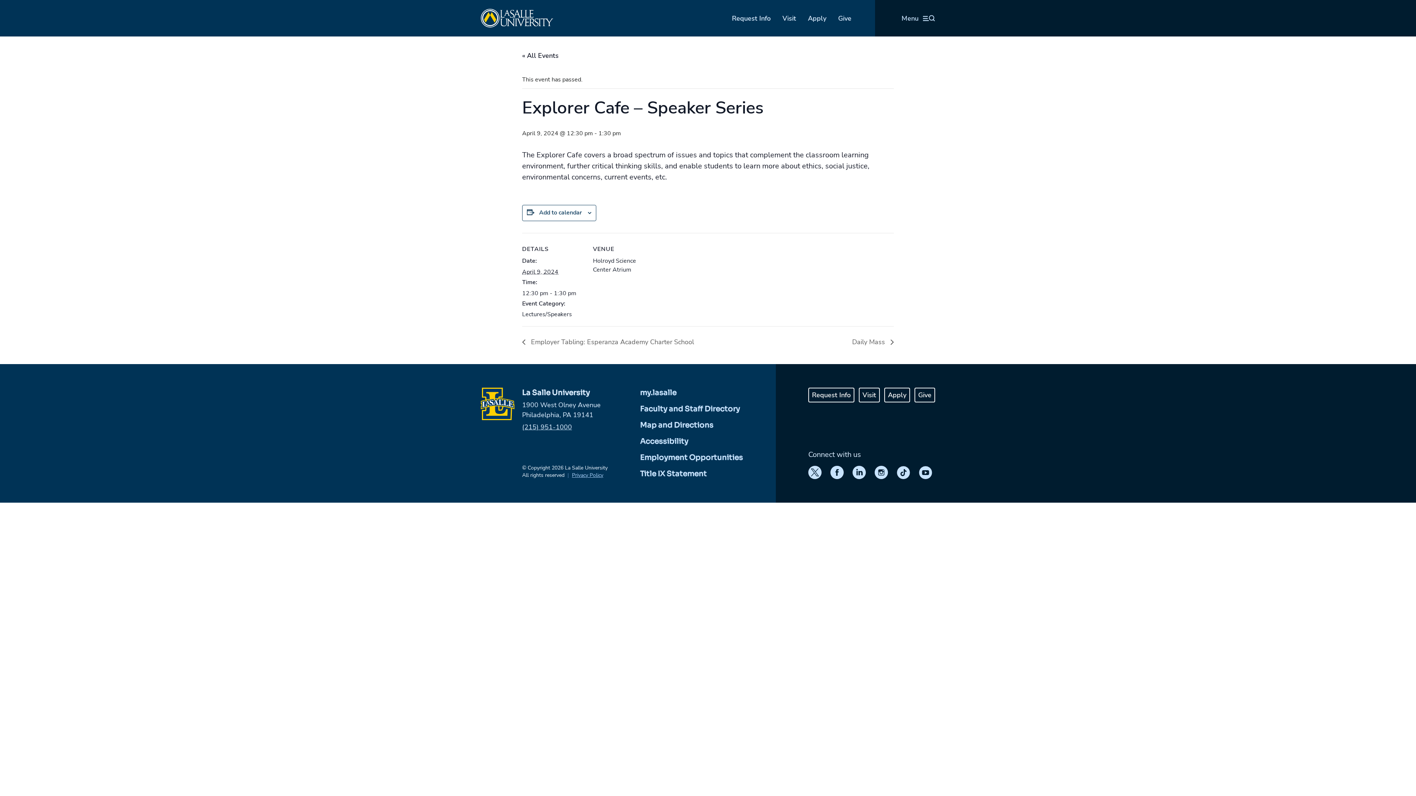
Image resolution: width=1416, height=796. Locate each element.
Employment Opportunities (691, 457)
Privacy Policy (587, 475)
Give (844, 18)
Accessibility (664, 441)
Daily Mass (869, 342)
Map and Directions (677, 425)
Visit (789, 18)
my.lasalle (658, 392)
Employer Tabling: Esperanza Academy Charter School (611, 342)
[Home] (517, 18)
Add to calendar (560, 213)
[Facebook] (837, 472)
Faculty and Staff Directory (690, 408)
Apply (817, 18)
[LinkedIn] (859, 472)
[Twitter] (815, 472)
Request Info (751, 18)
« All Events (540, 55)
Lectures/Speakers (547, 314)
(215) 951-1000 (547, 427)
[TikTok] (903, 472)
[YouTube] (925, 472)
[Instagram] (881, 472)
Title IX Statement (673, 473)
